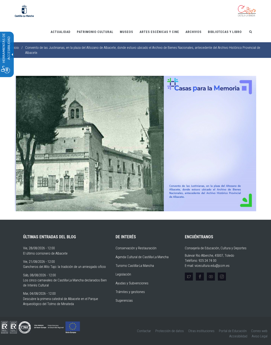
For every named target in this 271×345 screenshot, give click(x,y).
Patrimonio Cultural (95, 32)
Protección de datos (169, 331)
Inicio (15, 47)
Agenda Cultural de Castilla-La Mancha (142, 257)
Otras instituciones (201, 331)
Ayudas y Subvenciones (132, 283)
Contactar (144, 331)
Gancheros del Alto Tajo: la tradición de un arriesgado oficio (64, 267)
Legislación (123, 274)
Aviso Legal (259, 336)
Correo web (259, 331)
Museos (126, 32)
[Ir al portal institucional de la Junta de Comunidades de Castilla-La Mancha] (24, 10)
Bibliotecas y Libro (225, 32)
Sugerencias (124, 300)
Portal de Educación (233, 331)
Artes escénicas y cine (159, 32)
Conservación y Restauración (136, 248)
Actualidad (61, 32)
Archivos (193, 32)
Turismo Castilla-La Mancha (135, 265)
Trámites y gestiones (130, 292)
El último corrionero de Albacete (45, 253)
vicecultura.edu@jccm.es (212, 265)
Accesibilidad (238, 336)
